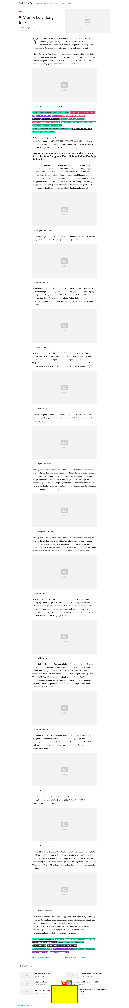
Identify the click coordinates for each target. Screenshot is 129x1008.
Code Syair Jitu (22, 1005)
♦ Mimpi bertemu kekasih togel (91, 974)
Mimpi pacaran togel (41, 952)
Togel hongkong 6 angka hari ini (72, 119)
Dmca (46, 3)
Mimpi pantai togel (87, 939)
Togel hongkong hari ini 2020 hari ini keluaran (78, 122)
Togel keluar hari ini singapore (44, 116)
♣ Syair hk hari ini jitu (42, 974)
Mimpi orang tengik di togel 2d (44, 942)
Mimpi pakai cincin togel (63, 949)
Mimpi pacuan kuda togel (42, 949)
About (63, 3)
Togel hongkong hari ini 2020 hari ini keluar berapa (52, 129)
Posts (69, 3)
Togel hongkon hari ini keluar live (45, 119)
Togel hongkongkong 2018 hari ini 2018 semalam (51, 112)
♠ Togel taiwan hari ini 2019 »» (75, 957)
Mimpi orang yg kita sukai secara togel (62, 945)
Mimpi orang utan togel (59, 952)
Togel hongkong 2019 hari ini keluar (46, 122)
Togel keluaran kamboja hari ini (82, 112)
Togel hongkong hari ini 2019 (43, 132)
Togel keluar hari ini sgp (82, 129)
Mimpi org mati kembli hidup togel (71, 942)
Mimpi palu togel (39, 945)
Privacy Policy (54, 3)
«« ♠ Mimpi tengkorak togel (41, 957)
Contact (39, 3)
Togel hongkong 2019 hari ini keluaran (47, 125)
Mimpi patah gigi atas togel (84, 949)
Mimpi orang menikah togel (43, 939)
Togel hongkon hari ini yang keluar (71, 116)
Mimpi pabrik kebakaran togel (66, 939)
